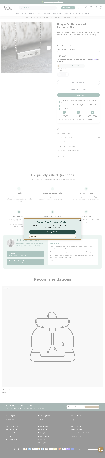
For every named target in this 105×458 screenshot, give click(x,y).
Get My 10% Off (52, 232)
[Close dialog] (80, 220)
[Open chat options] (100, 449)
